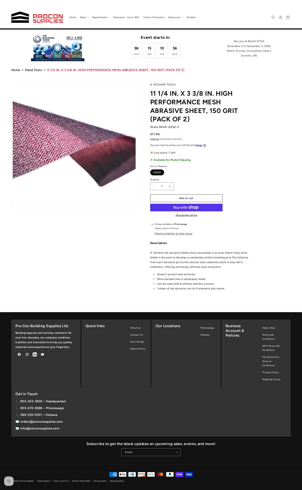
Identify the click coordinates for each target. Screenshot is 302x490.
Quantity (154, 179)
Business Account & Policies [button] (235, 331)
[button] (84, 17)
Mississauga (207, 327)
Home (15, 70)
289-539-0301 (31, 415)
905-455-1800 (31, 401)
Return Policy (137, 348)
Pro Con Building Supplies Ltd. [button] (42, 326)
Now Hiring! (137, 341)
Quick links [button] (95, 326)
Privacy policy (100, 481)
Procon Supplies (26, 481)
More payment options (186, 215)
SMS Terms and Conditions (271, 347)
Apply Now (268, 327)
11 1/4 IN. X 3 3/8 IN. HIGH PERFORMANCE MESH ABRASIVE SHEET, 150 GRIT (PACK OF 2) (116, 70)
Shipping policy (117, 481)
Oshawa (205, 334)
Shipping (154, 139)
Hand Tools (33, 70)
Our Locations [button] (168, 326)
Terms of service (61, 481)
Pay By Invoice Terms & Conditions (270, 361)
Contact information (81, 481)
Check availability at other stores (173, 233)
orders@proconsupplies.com (41, 421)
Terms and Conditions (268, 336)
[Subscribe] (176, 452)
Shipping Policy (271, 379)
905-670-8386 (31, 408)
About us (135, 327)
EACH (157, 172)
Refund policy (44, 481)
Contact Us (136, 334)
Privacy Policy (270, 372)
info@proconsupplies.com (39, 428)
